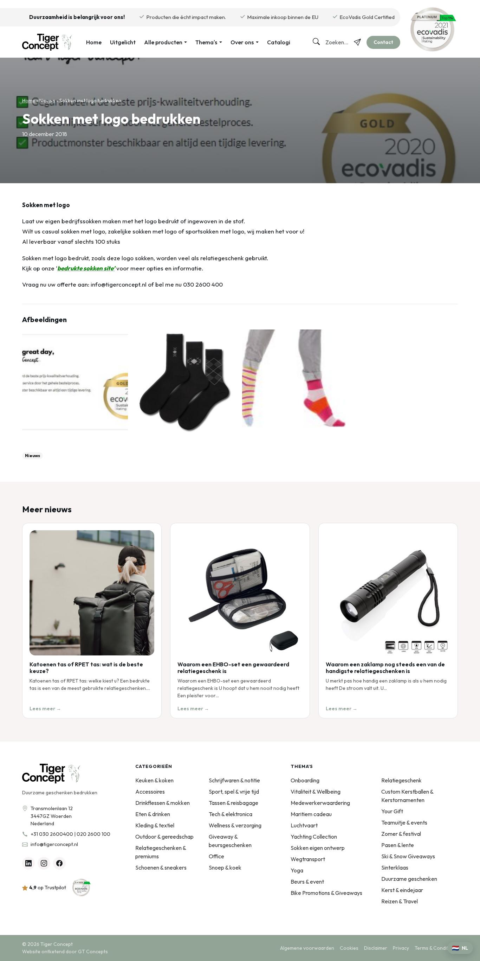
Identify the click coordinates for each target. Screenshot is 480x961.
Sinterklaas (394, 867)
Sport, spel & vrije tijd (234, 791)
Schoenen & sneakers (161, 867)
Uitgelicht (123, 42)
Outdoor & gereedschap (164, 836)
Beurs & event (307, 881)
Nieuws (47, 100)
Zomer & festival (401, 833)
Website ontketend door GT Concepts (65, 951)
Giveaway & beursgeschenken (230, 840)
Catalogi (278, 42)
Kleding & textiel (154, 825)
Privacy (401, 948)
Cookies (349, 948)
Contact (383, 42)
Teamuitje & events (404, 822)
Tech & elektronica (230, 814)
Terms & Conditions (436, 948)
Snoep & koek (225, 867)
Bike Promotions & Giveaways (326, 892)
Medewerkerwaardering (320, 802)
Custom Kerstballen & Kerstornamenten (407, 795)
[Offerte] (357, 42)
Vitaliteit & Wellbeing (315, 791)
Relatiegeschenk (401, 780)
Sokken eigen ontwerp (318, 847)
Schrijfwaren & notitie (234, 780)
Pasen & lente (397, 844)
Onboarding (305, 780)
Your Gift (392, 811)
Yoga (297, 870)
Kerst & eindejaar (402, 889)
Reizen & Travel (399, 901)
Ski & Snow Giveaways (408, 856)
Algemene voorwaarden (307, 948)
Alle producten (163, 42)
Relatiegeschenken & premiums (160, 852)
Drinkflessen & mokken (162, 802)
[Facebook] (59, 863)
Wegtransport (308, 859)
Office (216, 856)
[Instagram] (44, 863)
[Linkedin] (28, 863)
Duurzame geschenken (409, 878)
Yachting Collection (314, 836)
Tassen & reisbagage (233, 802)
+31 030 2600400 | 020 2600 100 (70, 834)
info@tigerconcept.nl (54, 844)
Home (94, 42)
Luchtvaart (304, 825)
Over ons (242, 42)
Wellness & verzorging (235, 825)
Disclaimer (375, 948)
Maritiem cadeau (311, 814)
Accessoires (150, 791)
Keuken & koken (154, 780)
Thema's (206, 42)
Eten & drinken (152, 814)
